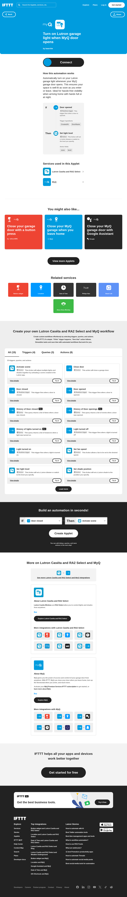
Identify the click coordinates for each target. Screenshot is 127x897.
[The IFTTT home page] (7, 5)
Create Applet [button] (63, 533)
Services (17, 828)
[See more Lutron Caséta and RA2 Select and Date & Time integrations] (83, 635)
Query (21, 412)
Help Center (18, 844)
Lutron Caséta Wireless (42, 605)
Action (21, 370)
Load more (63, 489)
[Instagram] (89, 887)
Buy (35, 612)
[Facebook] (77, 887)
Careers (28, 887)
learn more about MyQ (42, 689)
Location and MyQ (38, 862)
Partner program (39, 887)
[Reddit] (111, 887)
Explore (86, 5)
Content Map (19, 848)
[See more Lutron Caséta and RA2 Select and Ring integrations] (43, 646)
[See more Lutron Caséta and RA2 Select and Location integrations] (63, 635)
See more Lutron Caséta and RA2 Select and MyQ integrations (63, 578)
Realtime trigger (24, 392)
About (66, 887)
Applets (17, 836)
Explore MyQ (43, 700)
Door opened (66, 107)
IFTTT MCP (18, 840)
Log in (103, 5)
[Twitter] (100, 887)
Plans (95, 5)
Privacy (59, 887)
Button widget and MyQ (39, 858)
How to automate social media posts (79, 859)
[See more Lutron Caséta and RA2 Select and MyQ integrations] (83, 646)
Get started (116, 5)
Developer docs (20, 859)
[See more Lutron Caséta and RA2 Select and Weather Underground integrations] (63, 646)
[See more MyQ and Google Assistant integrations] (83, 716)
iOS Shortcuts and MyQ (39, 874)
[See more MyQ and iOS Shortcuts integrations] (63, 727)
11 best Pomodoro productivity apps (79, 852)
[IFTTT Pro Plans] (41, 409)
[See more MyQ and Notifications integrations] (83, 727)
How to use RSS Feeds (74, 844)
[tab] (12, 352)
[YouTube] (94, 887)
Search (16, 852)
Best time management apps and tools (80, 836)
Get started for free (63, 772)
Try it (57, 381)
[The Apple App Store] (106, 825)
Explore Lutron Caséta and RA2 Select (52, 618)
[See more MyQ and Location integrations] (63, 716)
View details (14, 381)
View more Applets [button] (63, 261)
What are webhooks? (74, 848)
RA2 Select (59, 605)
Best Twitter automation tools (77, 832)
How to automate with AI (75, 828)
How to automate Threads (75, 855)
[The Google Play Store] (106, 830)
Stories (16, 832)
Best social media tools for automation (80, 863)
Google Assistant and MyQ (41, 866)
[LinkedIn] (83, 887)
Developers (18, 887)
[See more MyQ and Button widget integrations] (43, 716)
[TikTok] (105, 887)
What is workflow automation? (77, 840)
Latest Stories (72, 824)
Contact (51, 887)
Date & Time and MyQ (39, 870)
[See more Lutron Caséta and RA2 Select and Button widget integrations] (43, 635)
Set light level (66, 133)
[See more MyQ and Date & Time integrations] (43, 727)
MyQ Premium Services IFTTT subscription (60, 686)
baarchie (49, 49)
